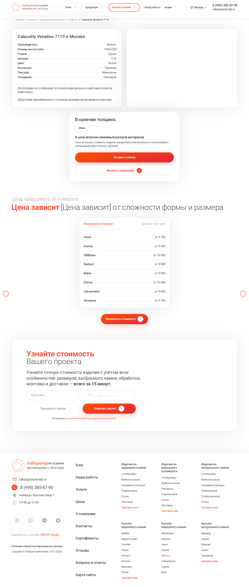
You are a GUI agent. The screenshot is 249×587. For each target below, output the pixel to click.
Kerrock (125, 561)
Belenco (73, 19)
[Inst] (17, 520)
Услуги (81, 489)
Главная (19, 19)
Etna (163, 572)
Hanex (124, 550)
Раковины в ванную (212, 485)
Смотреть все (129, 507)
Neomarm (126, 566)
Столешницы (128, 474)
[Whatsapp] (31, 520)
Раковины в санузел (133, 485)
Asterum (166, 538)
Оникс (204, 550)
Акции (168, 7)
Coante (165, 566)
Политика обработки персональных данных (37, 546)
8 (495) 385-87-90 (225, 5)
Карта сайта (86, 575)
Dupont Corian (129, 538)
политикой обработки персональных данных (92, 418)
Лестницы (127, 501)
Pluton (125, 572)
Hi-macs (125, 555)
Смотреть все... (130, 577)
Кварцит (206, 544)
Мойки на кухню (130, 479)
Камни (32, 19)
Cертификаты (87, 538)
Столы (125, 496)
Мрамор (206, 533)
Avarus (165, 550)
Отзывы (82, 550)
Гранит (205, 538)
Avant (164, 544)
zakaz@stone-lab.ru (224, 9)
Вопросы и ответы (91, 562)
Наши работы (152, 7)
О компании (85, 514)
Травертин (207, 555)
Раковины (167, 488)
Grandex (126, 544)
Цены (80, 501)
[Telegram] (44, 520)
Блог (79, 465)
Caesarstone (168, 561)
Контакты (84, 526)
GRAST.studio (49, 535)
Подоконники (129, 490)
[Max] (58, 520)
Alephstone (167, 533)
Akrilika (125, 533)
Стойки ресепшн (210, 496)
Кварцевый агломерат (52, 19)
